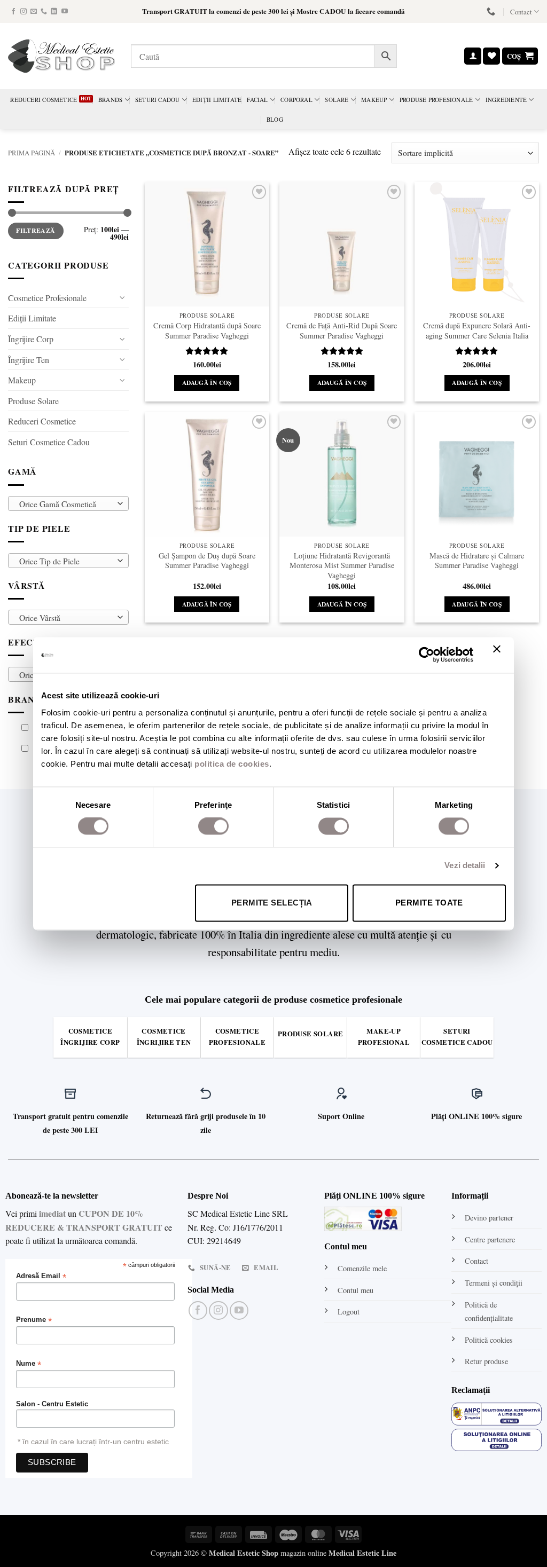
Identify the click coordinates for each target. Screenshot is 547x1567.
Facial (257, 100)
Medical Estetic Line (362, 1552)
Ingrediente (506, 100)
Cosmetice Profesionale (47, 297)
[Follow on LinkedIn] (54, 11)
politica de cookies (231, 763)
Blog (275, 119)
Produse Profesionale (436, 100)
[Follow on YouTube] (64, 11)
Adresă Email (41, 1276)
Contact (521, 12)
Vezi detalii (464, 865)
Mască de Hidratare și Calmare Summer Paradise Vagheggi (476, 561)
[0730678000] (492, 11)
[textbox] (66, 504)
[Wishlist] (491, 56)
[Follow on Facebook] (13, 11)
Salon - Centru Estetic (52, 1404)
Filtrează (35, 230)
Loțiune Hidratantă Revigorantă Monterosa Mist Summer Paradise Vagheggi (342, 565)
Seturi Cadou (157, 100)
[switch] (213, 826)
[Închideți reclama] (499, 655)
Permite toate (429, 902)
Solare (336, 100)
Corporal (296, 100)
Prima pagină (31, 153)
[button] (472, 56)
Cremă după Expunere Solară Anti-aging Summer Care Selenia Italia (476, 331)
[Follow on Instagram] (23, 11)
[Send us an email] (33, 11)
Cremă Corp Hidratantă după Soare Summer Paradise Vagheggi (207, 331)
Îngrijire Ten (28, 359)
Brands (110, 100)
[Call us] (44, 11)
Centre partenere (490, 1239)
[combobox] (68, 503)
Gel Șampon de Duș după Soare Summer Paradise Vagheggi (207, 561)
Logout (349, 1311)
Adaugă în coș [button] (207, 382)
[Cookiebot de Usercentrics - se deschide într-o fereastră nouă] (426, 655)
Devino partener (489, 1217)
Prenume (34, 1320)
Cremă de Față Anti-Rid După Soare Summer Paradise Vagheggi (341, 331)
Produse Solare (33, 400)
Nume (28, 1363)
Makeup (374, 100)
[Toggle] (122, 297)
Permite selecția (271, 902)
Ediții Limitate (216, 100)
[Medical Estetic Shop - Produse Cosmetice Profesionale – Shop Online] (61, 56)
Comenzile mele (362, 1268)
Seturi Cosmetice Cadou (49, 441)
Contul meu (355, 1290)
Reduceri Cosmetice (43, 100)
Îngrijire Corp (30, 338)
